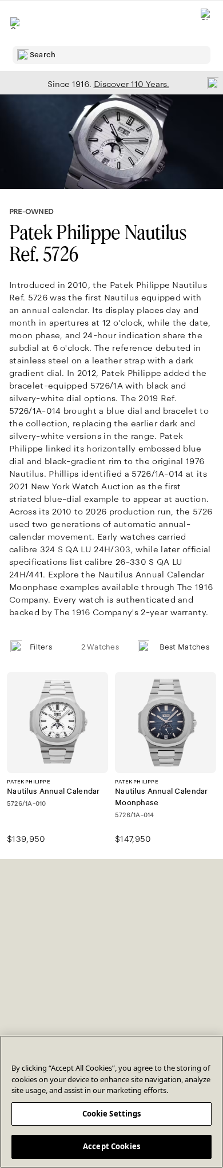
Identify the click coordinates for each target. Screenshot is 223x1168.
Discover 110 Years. (131, 84)
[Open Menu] (16, 23)
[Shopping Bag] (206, 23)
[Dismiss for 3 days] (209, 82)
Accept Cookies (111, 1146)
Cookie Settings (111, 1113)
